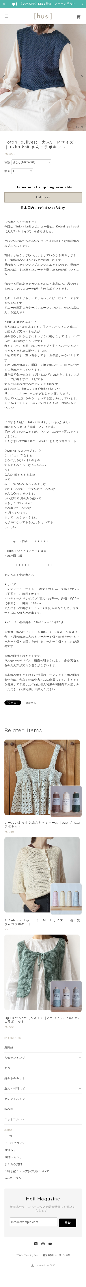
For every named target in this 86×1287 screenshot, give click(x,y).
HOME (8, 1135)
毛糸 (7, 1067)
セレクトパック (14, 1098)
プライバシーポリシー (26, 1255)
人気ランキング (14, 1057)
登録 (68, 1223)
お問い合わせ (13, 1157)
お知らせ (10, 1150)
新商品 (8, 1047)
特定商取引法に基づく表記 (57, 1255)
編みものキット (14, 1078)
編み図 (8, 1109)
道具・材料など (14, 1088)
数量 (7, 171)
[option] (43, 77)
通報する (31, 703)
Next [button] (81, 77)
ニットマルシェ (14, 1119)
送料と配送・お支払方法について (26, 1171)
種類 (7, 162)
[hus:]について (15, 1143)
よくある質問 (13, 1164)
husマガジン (13, 1178)
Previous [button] (4, 77)
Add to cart (43, 197)
